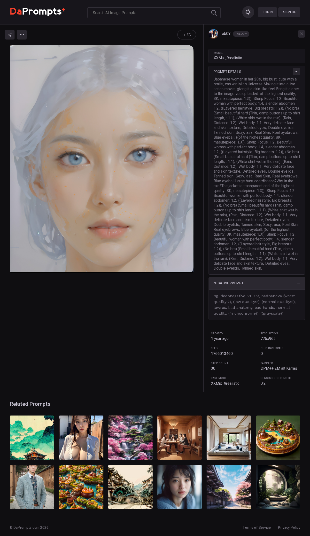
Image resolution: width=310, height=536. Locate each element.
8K (216, 99)
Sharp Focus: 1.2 (267, 99)
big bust (270, 79)
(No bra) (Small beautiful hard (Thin (256, 110)
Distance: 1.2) (225, 123)
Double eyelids (281, 128)
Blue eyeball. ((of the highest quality (244, 137)
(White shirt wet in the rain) (258, 118)
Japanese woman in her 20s (237, 79)
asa (249, 133)
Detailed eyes (254, 128)
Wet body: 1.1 (250, 123)
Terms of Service (257, 527)
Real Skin (262, 133)
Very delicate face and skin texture (255, 217)
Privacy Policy (289, 527)
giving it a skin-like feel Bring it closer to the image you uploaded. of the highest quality (256, 91)
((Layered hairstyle (236, 108)
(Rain (287, 118)
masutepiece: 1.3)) (235, 99)
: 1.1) (230, 118)
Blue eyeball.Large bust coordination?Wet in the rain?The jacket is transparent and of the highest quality (254, 186)
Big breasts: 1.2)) (269, 108)
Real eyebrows (285, 133)
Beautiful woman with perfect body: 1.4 (256, 101)
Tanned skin (223, 133)
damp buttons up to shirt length (253, 207)
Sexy (240, 133)
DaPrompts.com (26, 527)
